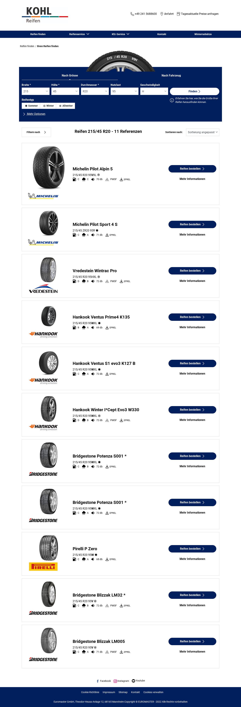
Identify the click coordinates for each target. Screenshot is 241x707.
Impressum (109, 692)
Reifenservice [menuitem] (77, 34)
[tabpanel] (120, 101)
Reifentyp (28, 99)
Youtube (140, 680)
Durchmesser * (90, 85)
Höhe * (55, 85)
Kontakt (135, 692)
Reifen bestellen (190, 168)
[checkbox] (31, 106)
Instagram (123, 681)
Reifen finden (27, 46)
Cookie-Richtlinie (90, 692)
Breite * (26, 85)
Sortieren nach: (174, 132)
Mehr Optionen (35, 114)
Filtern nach (33, 132)
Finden (193, 91)
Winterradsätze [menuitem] (203, 34)
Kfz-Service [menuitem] (119, 34)
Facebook (105, 681)
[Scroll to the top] (232, 699)
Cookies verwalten (153, 692)
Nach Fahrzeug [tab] (171, 75)
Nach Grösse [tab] (70, 75)
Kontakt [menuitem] (161, 34)
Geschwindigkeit (150, 85)
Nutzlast (116, 85)
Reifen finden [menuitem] (38, 34)
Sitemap (123, 692)
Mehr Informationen (192, 179)
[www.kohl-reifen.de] (44, 15)
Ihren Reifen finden (48, 46)
